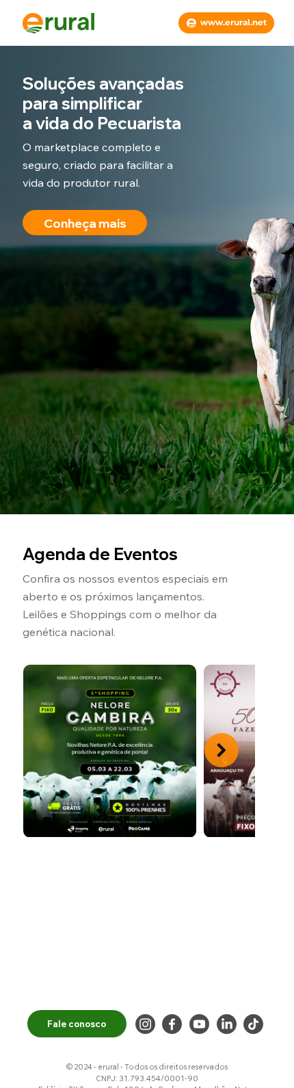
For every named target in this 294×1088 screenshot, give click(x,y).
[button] (85, 222)
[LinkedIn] (227, 1024)
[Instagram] (145, 1024)
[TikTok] (253, 1024)
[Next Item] (221, 750)
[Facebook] (172, 1024)
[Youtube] (199, 1024)
